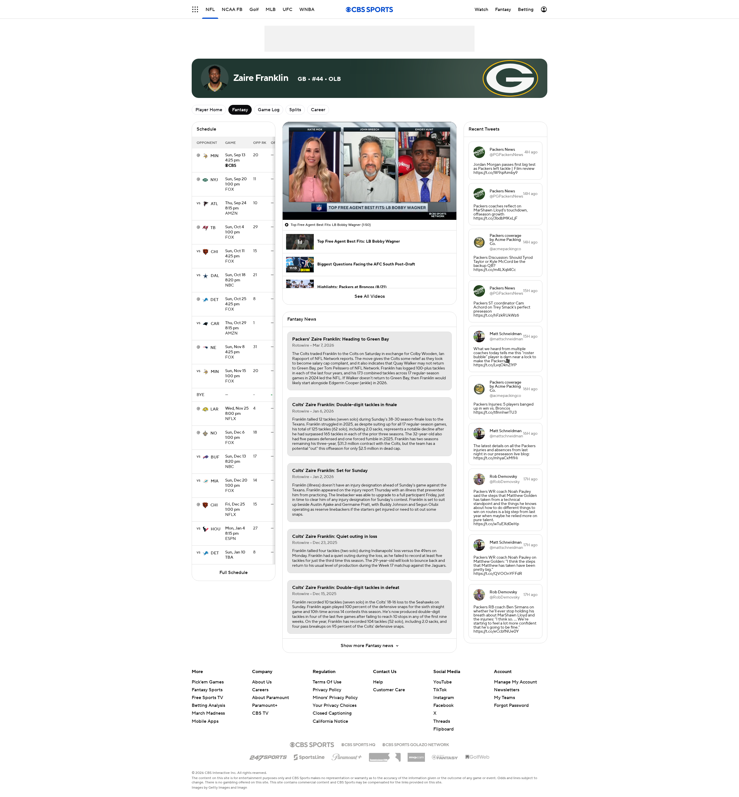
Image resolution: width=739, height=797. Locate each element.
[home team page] (205, 156)
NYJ (214, 180)
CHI (214, 251)
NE (213, 347)
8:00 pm (237, 411)
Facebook (443, 705)
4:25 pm (235, 158)
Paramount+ (264, 705)
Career (318, 110)
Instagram (443, 698)
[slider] (369, 203)
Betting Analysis (208, 705)
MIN (214, 156)
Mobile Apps (205, 721)
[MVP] (416, 755)
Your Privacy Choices (335, 705)
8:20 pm (235, 278)
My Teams (504, 698)
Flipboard (443, 729)
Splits (295, 110)
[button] (195, 9)
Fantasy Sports (207, 690)
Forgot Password (511, 705)
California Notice (330, 721)
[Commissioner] (385, 755)
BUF (215, 457)
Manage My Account (515, 682)
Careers (260, 690)
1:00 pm (236, 182)
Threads (441, 721)
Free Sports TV (207, 698)
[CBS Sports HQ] (358, 744)
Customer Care (389, 690)
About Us (262, 682)
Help (378, 682)
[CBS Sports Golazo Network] (415, 744)
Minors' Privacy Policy (335, 698)
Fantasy (240, 110)
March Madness (208, 713)
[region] (369, 171)
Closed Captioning (332, 713)
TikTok (440, 690)
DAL (215, 275)
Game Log (268, 110)
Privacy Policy (327, 690)
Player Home (208, 110)
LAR (214, 409)
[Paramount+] (347, 756)
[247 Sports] (268, 756)
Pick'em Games (208, 682)
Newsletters (506, 690)
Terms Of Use (327, 682)
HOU (216, 529)
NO (213, 433)
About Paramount (270, 698)
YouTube (442, 682)
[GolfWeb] (477, 757)
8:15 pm (235, 206)
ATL (214, 204)
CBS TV (260, 713)
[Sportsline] (309, 756)
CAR (215, 323)
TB (213, 228)
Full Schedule (233, 572)
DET (214, 299)
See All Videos (369, 296)
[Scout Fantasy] (445, 757)
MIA (215, 481)
